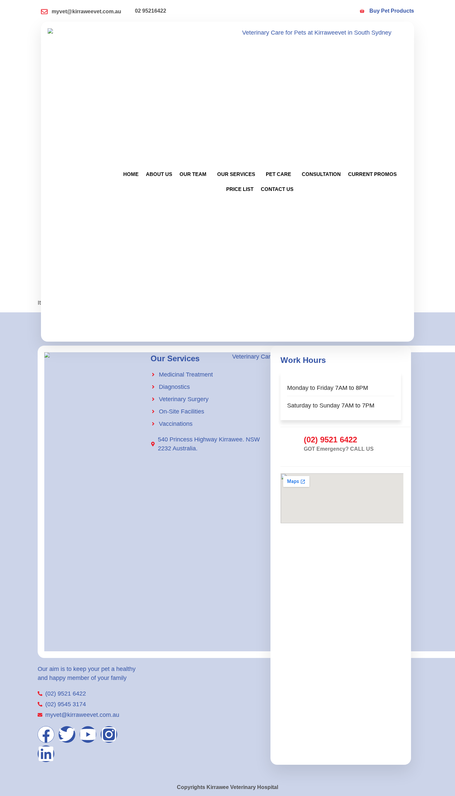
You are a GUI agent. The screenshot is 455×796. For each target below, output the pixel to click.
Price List (239, 189)
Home (131, 174)
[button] (195, 174)
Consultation (321, 174)
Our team (193, 174)
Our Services (236, 174)
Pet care (278, 174)
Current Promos (372, 174)
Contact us (277, 189)
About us (159, 174)
